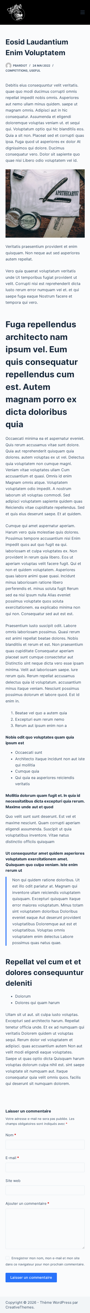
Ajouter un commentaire (27, 1203)
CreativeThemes (20, 1307)
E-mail (12, 1158)
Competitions (17, 70)
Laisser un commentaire (31, 1277)
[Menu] (82, 12)
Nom (11, 1135)
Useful (35, 70)
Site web (13, 1180)
